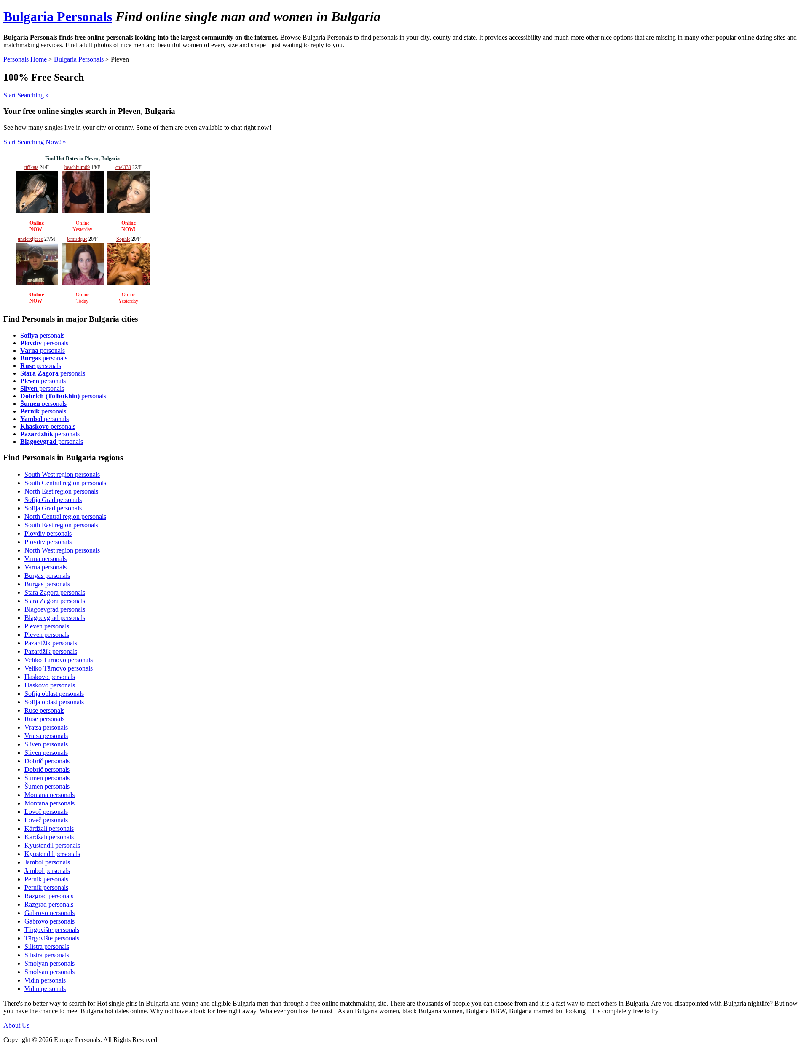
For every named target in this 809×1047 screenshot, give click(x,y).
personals (42, 335)
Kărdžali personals (49, 828)
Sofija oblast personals (54, 693)
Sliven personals (46, 744)
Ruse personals (44, 710)
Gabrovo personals (49, 912)
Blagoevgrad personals (54, 609)
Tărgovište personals (51, 929)
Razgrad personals (48, 895)
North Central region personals (65, 516)
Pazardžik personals (50, 643)
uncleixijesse (30, 239)
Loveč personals (46, 811)
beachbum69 (77, 167)
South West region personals (62, 474)
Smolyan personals (49, 963)
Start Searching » (26, 95)
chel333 (123, 167)
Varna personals (45, 558)
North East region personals (61, 491)
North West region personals (62, 550)
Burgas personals (47, 575)
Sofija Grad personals (53, 499)
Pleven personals (46, 626)
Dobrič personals (47, 761)
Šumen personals (47, 777)
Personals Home (25, 59)
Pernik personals (46, 879)
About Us (16, 1025)
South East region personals (61, 525)
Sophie (123, 239)
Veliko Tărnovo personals (58, 659)
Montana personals (49, 794)
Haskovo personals (49, 676)
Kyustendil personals (52, 845)
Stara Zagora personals (54, 592)
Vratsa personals (46, 727)
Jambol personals (47, 862)
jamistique (77, 239)
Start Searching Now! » (34, 141)
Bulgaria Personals (57, 16)
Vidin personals (45, 980)
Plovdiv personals (48, 533)
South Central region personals (65, 482)
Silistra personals (46, 946)
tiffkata (31, 167)
